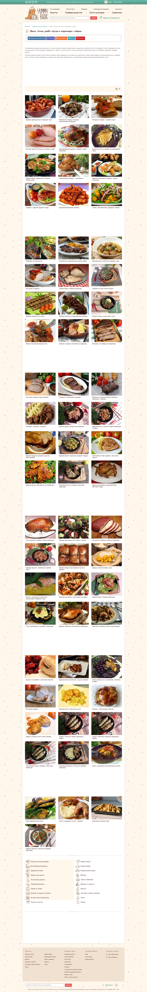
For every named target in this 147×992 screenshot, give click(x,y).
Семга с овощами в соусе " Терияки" (71, 821)
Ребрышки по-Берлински (34, 261)
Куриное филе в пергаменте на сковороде (40, 485)
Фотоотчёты (70, 9)
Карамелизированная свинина (69, 207)
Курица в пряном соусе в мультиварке (38, 736)
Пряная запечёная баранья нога (36, 344)
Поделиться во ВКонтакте (37, 38)
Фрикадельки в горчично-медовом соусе (105, 261)
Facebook (51, 38)
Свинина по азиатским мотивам (102, 288)
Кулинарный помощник (101, 9)
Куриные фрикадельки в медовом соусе (39, 120)
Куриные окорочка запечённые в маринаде (73, 626)
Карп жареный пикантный (34, 821)
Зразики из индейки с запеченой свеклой (39, 680)
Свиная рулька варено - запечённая (71, 178)
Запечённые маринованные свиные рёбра (73, 261)
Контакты (119, 9)
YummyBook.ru (36, 13)
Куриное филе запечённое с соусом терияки (73, 680)
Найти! (94, 18)
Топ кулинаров (55, 9)
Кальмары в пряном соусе (100, 821)
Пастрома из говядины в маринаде (104, 344)
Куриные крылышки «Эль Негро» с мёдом (72, 540)
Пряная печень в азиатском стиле (103, 316)
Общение (84, 9)
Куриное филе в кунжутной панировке (71, 426)
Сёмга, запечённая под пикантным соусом (106, 766)
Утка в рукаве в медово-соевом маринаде (40, 540)
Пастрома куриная (32, 709)
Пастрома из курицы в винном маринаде (105, 540)
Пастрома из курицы (32, 288)
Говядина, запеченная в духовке (70, 397)
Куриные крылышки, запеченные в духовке (73, 597)
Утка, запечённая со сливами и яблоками (39, 626)
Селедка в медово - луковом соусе (103, 120)
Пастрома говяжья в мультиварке (37, 397)
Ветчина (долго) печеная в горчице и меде (40, 149)
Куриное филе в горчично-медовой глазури (73, 456)
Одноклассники (62, 38)
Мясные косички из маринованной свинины (73, 316)
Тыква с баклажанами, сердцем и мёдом (106, 207)
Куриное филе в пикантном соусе (70, 709)
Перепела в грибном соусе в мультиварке (106, 626)
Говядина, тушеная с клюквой (36, 426)
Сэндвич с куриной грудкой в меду (37, 207)
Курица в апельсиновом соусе (102, 568)
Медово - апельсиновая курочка (103, 709)
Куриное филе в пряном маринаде (103, 597)
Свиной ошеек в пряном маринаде (70, 288)
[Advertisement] (73, 72)
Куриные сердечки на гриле (35, 316)
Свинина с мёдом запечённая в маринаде (73, 344)
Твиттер (72, 38)
